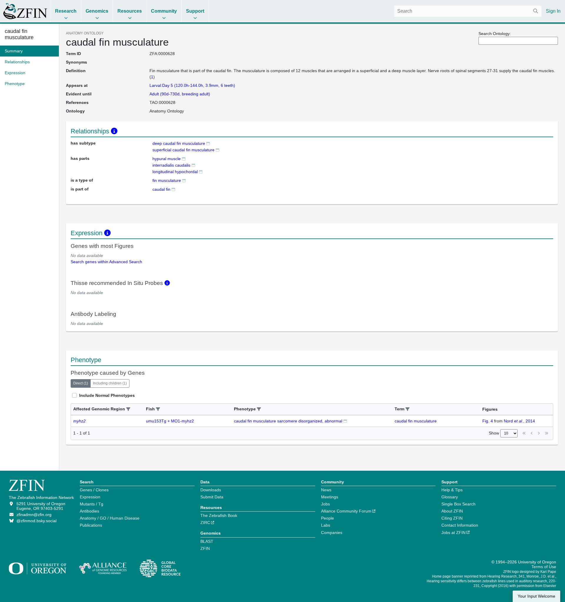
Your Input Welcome (536, 596)
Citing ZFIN (452, 518)
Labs (325, 525)
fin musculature (166, 180)
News (326, 489)
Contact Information (459, 525)
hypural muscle (166, 158)
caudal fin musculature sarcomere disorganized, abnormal (288, 421)
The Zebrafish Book (218, 515)
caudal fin (161, 189)
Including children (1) (110, 383)
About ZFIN (452, 511)
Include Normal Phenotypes (107, 395)
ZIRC (205, 522)
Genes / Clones (94, 489)
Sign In (553, 11)
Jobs (325, 504)
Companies (331, 532)
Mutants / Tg (91, 504)
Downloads (210, 489)
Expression (90, 497)
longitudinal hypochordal (175, 171)
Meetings (329, 497)
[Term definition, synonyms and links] (208, 143)
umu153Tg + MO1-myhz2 (170, 421)
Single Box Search (458, 504)
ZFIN (205, 548)
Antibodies (89, 511)
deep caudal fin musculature (178, 143)
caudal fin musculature (19, 34)
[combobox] (467, 11)
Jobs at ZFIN (453, 532)
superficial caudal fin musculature (183, 149)
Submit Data (211, 497)
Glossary (449, 497)
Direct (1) (80, 383)
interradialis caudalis (171, 165)
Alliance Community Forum (346, 511)
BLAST (206, 541)
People (327, 518)
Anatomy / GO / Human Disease (109, 518)
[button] (128, 409)
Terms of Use (543, 566)
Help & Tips (452, 489)
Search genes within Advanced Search (106, 261)
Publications (91, 525)
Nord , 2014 (519, 421)
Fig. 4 (487, 421)
